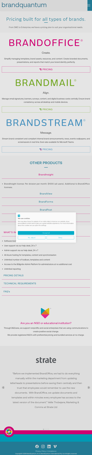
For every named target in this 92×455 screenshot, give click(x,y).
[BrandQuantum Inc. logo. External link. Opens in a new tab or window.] (19, 216)
